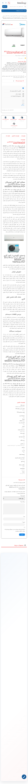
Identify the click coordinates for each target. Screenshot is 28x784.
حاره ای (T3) (22, 459)
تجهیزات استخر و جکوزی (21, 701)
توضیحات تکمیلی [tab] (15, 136)
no (24, 456)
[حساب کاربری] (6, 3)
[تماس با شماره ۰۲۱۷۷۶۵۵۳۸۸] (9, 3)
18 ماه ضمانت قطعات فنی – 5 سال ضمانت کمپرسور (16, 445)
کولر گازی (21, 161)
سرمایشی (23, 427)
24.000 (23, 410)
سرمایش (23, 15)
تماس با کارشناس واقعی (13, 592)
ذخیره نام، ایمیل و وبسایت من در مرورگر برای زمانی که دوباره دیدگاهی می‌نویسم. (15, 530)
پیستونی (23, 470)
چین (24, 424)
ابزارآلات (24, 706)
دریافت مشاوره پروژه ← (14, 768)
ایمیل (23, 522)
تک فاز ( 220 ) (22, 473)
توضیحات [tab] (23, 136)
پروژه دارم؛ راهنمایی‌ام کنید (13, 596)
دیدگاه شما (22, 502)
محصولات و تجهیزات (22, 691)
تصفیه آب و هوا (22, 703)
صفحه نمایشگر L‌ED (14, 173)
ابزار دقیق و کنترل (22, 708)
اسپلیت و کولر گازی (17, 15)
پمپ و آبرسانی (23, 699)
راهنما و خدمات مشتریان (21, 715)
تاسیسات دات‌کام (22, 718)
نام (24, 516)
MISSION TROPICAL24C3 (20, 406)
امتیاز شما (22, 496)
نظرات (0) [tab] (8, 136)
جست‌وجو (4, 6)
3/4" (24, 417)
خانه (26, 15)
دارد (24, 438)
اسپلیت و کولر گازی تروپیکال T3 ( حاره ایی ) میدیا (14, 17)
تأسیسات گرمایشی (22, 696)
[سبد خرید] (2, 3)
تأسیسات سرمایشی (13, 694)
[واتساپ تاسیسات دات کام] (14, 776)
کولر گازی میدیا (15, 275)
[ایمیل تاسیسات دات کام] (11, 776)
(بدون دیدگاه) (20, 58)
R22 (24, 452)
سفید (24, 449)
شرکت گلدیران (22, 431)
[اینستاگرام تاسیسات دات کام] (17, 776)
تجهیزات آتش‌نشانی (22, 711)
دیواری (23, 466)
